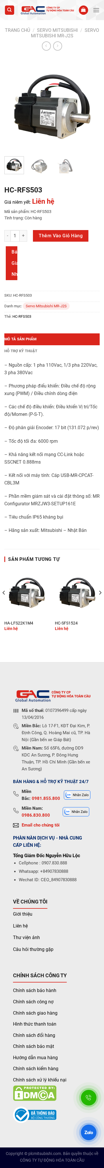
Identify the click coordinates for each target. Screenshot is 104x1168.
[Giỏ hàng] (83, 10)
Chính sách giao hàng (35, 1013)
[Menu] (96, 10)
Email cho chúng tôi (41, 825)
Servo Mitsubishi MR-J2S (65, 32)
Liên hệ (20, 926)
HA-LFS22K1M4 (18, 623)
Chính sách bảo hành (34, 990)
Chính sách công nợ (33, 1001)
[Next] (90, 104)
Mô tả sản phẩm (20, 339)
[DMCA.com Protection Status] (34, 1092)
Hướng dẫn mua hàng (35, 1057)
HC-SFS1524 (66, 623)
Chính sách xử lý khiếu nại (39, 1080)
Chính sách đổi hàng (34, 1035)
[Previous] (13, 104)
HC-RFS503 (21, 316)
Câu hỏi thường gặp (33, 949)
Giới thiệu (22, 914)
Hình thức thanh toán (34, 1024)
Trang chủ (17, 30)
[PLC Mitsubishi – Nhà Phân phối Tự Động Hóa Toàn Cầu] (46, 10)
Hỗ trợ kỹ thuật (20, 351)
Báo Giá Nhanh (14, 263)
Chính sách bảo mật (33, 1046)
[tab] (52, 339)
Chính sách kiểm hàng (35, 1068)
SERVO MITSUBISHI (57, 30)
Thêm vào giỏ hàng (61, 235)
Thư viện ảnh (26, 937)
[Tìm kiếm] (9, 10)
